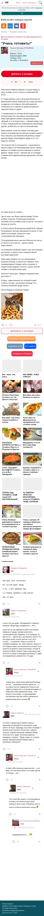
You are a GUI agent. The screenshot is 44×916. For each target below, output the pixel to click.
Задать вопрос (18, 906)
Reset (31, 82)
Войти (18, 3)
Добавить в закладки (22, 74)
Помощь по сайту (30, 906)
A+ (25, 82)
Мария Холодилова (18, 611)
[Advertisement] (22, 185)
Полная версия (7, 904)
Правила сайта (7, 906)
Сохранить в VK (15, 346)
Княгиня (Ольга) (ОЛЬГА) (30, 821)
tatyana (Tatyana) (17, 713)
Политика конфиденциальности (13, 910)
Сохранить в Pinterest (22, 354)
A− (12, 82)
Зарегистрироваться (29, 3)
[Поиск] (40, 2)
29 (6, 325)
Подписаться (37, 63)
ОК (22, 13)
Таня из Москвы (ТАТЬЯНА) (21, 48)
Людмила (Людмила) (19, 568)
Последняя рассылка (9, 908)
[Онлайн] (9, 671)
